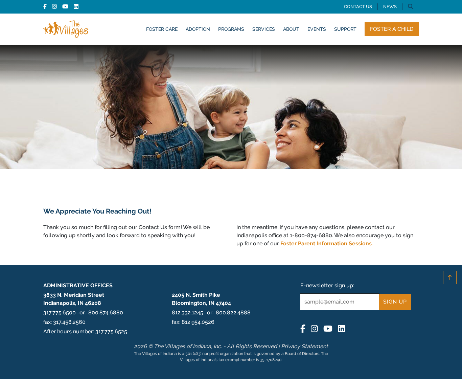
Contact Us (358, 6)
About (291, 29)
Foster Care (162, 29)
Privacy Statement (304, 346)
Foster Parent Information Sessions (326, 243)
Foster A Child (391, 29)
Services (263, 29)
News (390, 6)
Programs (231, 29)
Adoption (198, 29)
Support (345, 29)
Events (316, 29)
